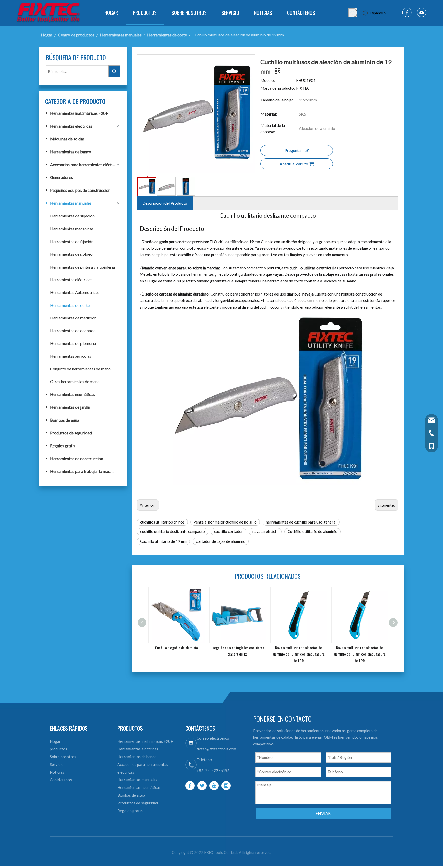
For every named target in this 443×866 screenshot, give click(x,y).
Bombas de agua (64, 419)
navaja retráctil (265, 531)
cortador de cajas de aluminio (220, 541)
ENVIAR (323, 813)
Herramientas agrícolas (70, 356)
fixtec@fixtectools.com (216, 749)
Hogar (55, 741)
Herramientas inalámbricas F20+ (79, 113)
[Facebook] (190, 785)
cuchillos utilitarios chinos (162, 522)
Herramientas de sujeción (72, 215)
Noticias (57, 772)
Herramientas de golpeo (71, 254)
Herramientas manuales (71, 203)
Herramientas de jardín (70, 407)
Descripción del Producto (164, 203)
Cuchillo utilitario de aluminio (312, 531)
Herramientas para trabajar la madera (83, 471)
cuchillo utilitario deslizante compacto (172, 531)
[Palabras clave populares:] (352, 12)
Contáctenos (61, 779)
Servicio (57, 764)
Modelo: (267, 80)
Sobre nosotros (63, 756)
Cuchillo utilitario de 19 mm (163, 541)
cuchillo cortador (228, 531)
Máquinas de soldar (67, 138)
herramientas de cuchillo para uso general (301, 522)
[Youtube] (214, 785)
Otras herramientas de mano (75, 381)
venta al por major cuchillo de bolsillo (225, 522)
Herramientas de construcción (76, 458)
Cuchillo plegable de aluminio (176, 647)
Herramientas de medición (73, 317)
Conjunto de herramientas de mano (80, 368)
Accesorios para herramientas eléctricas (85, 164)
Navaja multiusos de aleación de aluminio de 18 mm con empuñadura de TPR (298, 654)
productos (58, 749)
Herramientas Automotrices (74, 292)
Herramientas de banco (70, 151)
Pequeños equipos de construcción (80, 190)
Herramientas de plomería (73, 343)
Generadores (61, 177)
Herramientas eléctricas (71, 125)
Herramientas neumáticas (72, 394)
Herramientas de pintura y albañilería (82, 266)
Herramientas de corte (70, 305)
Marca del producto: (277, 88)
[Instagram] (226, 785)
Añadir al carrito (294, 163)
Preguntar (293, 150)
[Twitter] (202, 785)
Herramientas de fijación (71, 241)
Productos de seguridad (71, 432)
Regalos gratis (62, 445)
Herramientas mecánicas (72, 228)
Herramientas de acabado (73, 330)
